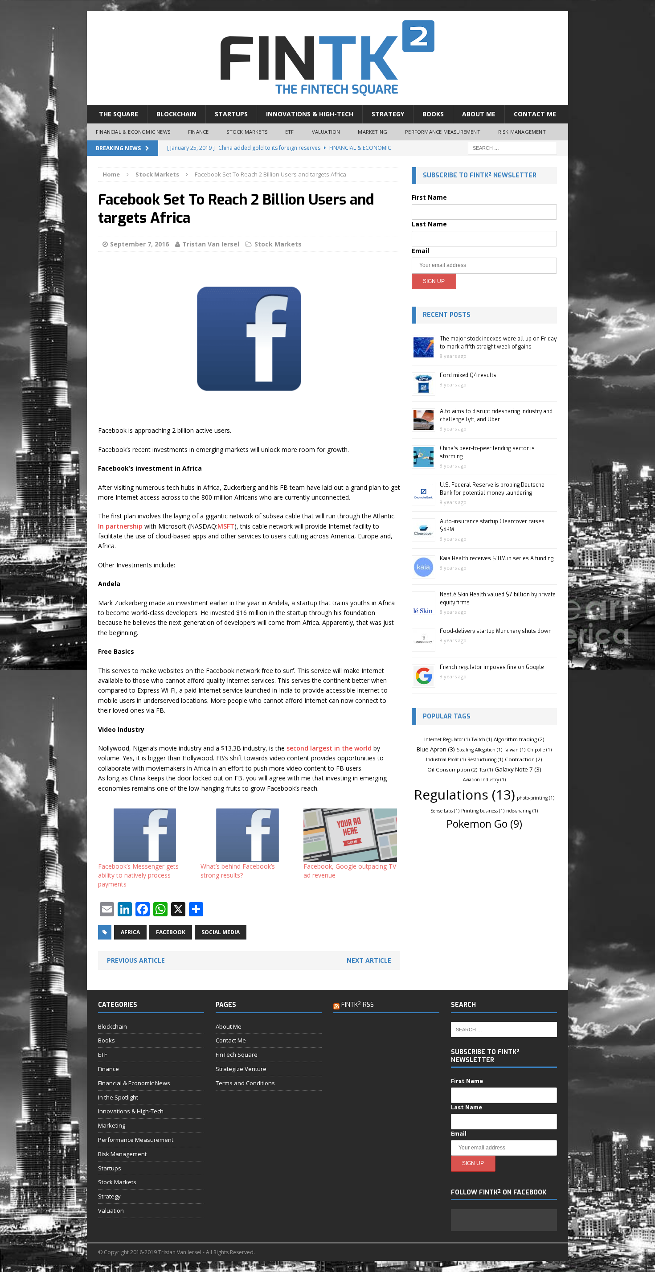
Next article (369, 960)
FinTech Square (237, 1054)
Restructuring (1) (485, 759)
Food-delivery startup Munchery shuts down (496, 631)
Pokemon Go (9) (484, 824)
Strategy (388, 114)
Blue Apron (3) (436, 749)
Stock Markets (246, 131)
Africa (130, 932)
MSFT (225, 526)
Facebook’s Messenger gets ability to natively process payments (138, 875)
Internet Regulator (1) (447, 739)
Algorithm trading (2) (519, 739)
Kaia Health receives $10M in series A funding (496, 558)
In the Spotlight (118, 1097)
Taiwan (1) (514, 750)
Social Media (220, 932)
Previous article (136, 960)
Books (433, 114)
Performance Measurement (442, 131)
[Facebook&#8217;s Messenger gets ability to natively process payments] (145, 835)
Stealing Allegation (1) (479, 750)
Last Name (429, 224)
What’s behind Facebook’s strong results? (238, 870)
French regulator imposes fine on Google (492, 667)
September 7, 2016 (139, 244)
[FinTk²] (327, 58)
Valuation (326, 131)
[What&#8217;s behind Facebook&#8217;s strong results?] (247, 835)
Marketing (372, 131)
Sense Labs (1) (444, 811)
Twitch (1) (481, 739)
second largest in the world (329, 748)
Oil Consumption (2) (452, 769)
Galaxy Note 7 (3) (518, 769)
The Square (118, 114)
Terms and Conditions (245, 1083)
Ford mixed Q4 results (468, 375)
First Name (429, 197)
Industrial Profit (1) (446, 759)
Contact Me (535, 114)
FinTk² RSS (357, 1005)
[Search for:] (512, 147)
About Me (478, 114)
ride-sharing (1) (522, 811)
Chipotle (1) (539, 750)
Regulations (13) (464, 794)
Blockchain (176, 114)
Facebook (170, 932)
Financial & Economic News (133, 131)
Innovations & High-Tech (309, 114)
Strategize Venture (241, 1069)
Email (420, 250)
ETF (289, 131)
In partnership (120, 526)
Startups (231, 114)
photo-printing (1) (535, 798)
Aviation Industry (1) (484, 779)
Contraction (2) (523, 759)
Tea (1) (486, 770)
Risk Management (522, 131)
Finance (198, 131)
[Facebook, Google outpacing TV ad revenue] (350, 835)
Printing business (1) (482, 811)
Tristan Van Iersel (210, 244)
